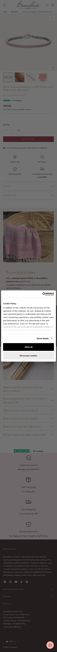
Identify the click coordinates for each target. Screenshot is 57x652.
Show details (43, 338)
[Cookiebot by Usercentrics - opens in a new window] (42, 294)
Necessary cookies (28, 355)
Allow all (29, 347)
